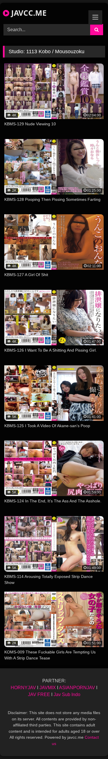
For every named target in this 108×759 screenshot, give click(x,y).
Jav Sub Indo (67, 694)
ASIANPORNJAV (77, 687)
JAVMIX (47, 687)
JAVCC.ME (28, 13)
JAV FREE (39, 694)
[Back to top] (90, 742)
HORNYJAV (23, 687)
